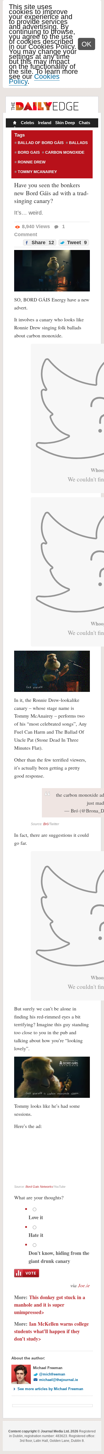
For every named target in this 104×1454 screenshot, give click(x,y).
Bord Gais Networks (39, 1186)
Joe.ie (84, 1285)
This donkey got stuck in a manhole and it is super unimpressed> (49, 1305)
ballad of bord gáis (41, 142)
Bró (46, 824)
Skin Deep (65, 122)
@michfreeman (52, 1374)
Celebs (27, 122)
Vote (26, 1273)
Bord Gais (29, 152)
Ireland (44, 122)
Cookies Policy (34, 78)
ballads (78, 142)
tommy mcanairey (37, 172)
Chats (84, 122)
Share (42, 242)
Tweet (76, 242)
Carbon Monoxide (64, 152)
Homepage (14, 123)
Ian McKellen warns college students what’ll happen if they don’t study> (51, 1331)
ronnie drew (31, 162)
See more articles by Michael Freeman (50, 1389)
